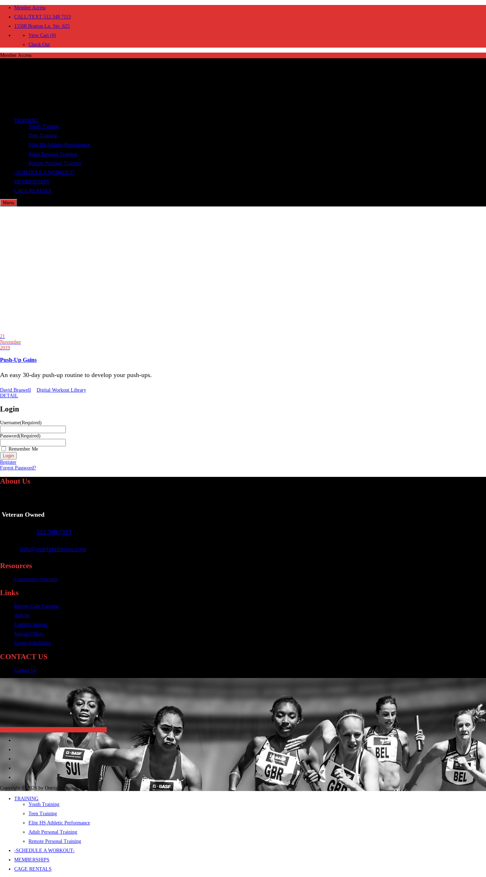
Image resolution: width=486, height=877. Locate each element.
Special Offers (28, 633)
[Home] (53, 110)
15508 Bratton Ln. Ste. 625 (42, 26)
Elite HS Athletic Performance (59, 144)
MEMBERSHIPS (31, 181)
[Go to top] (53, 729)
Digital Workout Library (61, 390)
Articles (22, 615)
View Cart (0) (42, 35)
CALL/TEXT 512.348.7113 (42, 17)
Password (20, 436)
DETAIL (9, 395)
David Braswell (15, 390)
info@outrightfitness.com (53, 549)
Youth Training (43, 126)
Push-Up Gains (18, 359)
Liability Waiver (30, 624)
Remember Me (23, 449)
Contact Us (25, 670)
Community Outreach (36, 579)
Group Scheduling (32, 643)
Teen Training (42, 135)
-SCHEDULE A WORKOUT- (44, 172)
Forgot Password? (18, 467)
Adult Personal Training (52, 154)
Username (21, 422)
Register (8, 462)
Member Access (30, 7)
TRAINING (26, 120)
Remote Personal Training (54, 163)
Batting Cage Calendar (36, 606)
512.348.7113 (54, 532)
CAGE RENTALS (33, 191)
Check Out (39, 44)
